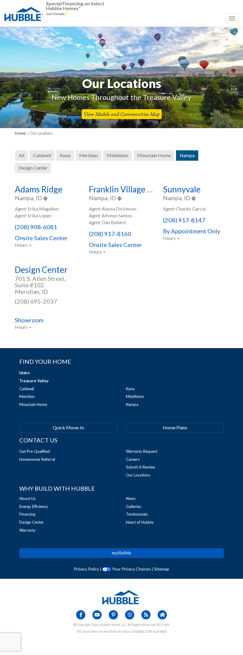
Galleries (133, 506)
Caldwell (26, 388)
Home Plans (175, 427)
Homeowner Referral (37, 459)
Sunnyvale (182, 189)
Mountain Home (33, 404)
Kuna (130, 388)
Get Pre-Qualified (34, 451)
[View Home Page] (121, 596)
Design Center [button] (32, 167)
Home (20, 133)
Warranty (27, 530)
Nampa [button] (187, 155)
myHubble (121, 552)
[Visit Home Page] (23, 7)
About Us (27, 498)
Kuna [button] (65, 155)
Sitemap (161, 568)
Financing (27, 514)
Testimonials (137, 514)
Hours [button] (21, 245)
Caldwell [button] (42, 155)
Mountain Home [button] (154, 155)
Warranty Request (141, 451)
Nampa (132, 404)
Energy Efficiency (33, 506)
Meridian (27, 396)
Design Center (41, 269)
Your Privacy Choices (131, 568)
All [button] (21, 155)
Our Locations (138, 475)
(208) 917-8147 (184, 220)
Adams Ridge (39, 189)
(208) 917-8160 (110, 233)
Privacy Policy (86, 568)
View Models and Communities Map (122, 114)
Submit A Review (140, 467)
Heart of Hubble (140, 522)
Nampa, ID (29, 197)
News (130, 498)
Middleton (135, 396)
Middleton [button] (117, 155)
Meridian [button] (88, 155)
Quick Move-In (68, 427)
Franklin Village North (129, 189)
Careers (133, 459)
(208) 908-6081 (36, 226)
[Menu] (232, 18)
